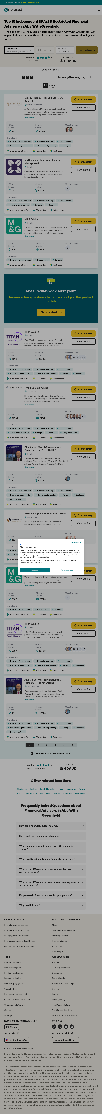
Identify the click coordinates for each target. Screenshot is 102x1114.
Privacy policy (76, 542)
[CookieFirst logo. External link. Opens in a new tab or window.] (21, 544)
